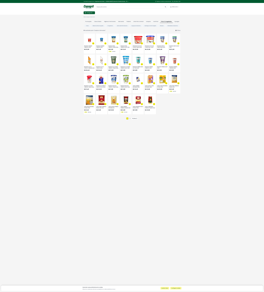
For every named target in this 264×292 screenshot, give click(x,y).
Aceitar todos (165, 288)
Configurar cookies (175, 288)
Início (85, 16)
